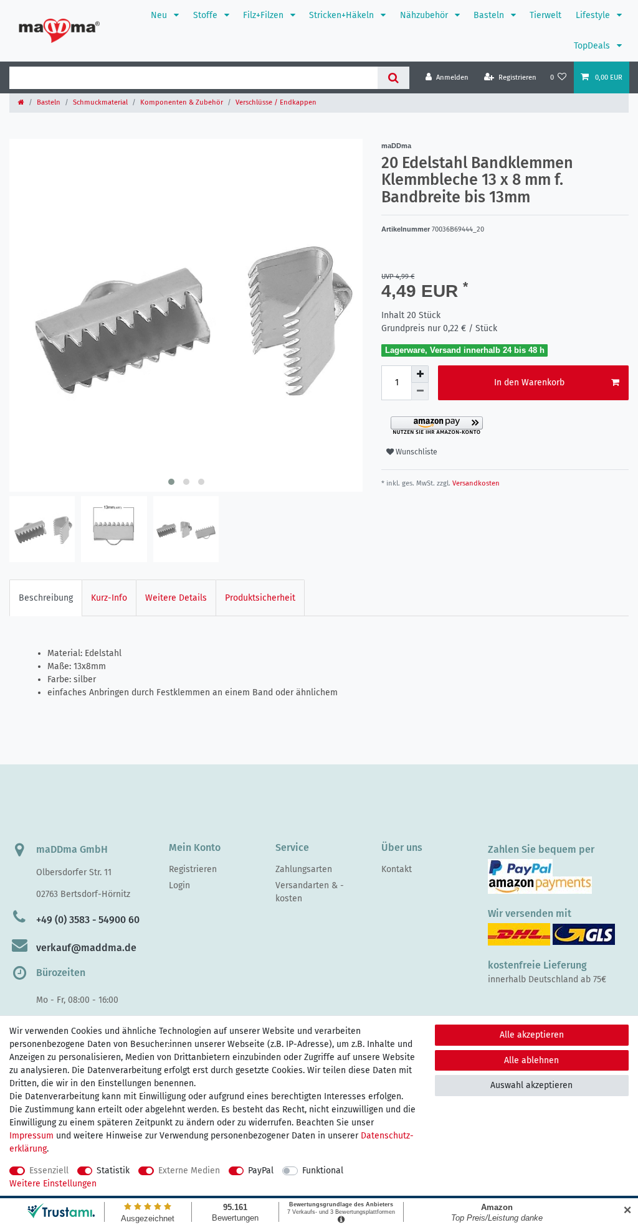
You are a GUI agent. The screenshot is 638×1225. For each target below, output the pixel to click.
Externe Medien (189, 1170)
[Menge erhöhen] (420, 374)
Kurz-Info (109, 598)
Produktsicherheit (260, 598)
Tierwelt (545, 15)
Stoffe (206, 15)
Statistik (113, 1170)
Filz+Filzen (264, 15)
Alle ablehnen (531, 1060)
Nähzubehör (425, 15)
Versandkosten (475, 483)
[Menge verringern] (420, 391)
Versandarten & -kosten (309, 892)
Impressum (31, 1135)
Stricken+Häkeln (342, 15)
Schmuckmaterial (100, 102)
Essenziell (49, 1170)
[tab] (45, 598)
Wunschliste (415, 452)
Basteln (490, 15)
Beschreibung (46, 598)
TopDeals (593, 45)
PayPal (261, 1170)
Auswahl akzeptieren (531, 1085)
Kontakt (396, 869)
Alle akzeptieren (532, 1035)
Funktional (322, 1170)
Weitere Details (176, 598)
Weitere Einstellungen (53, 1183)
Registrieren (193, 869)
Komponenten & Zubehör (181, 102)
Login (179, 885)
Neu (160, 15)
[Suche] (393, 78)
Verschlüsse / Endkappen (276, 102)
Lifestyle (594, 15)
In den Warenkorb (529, 382)
